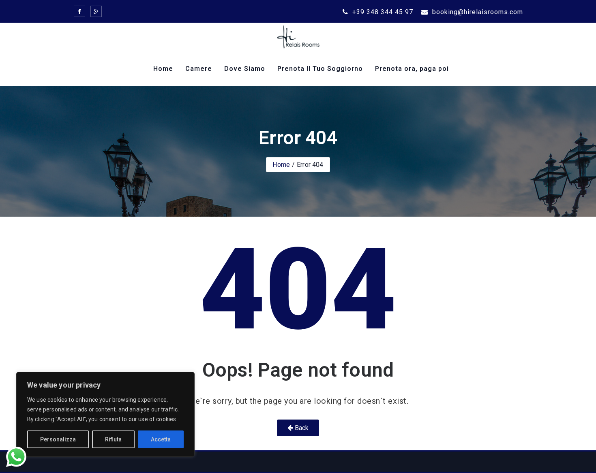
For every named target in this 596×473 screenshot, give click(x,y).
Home (163, 68)
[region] (105, 414)
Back (301, 428)
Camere (198, 68)
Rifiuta (113, 439)
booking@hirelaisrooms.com (476, 12)
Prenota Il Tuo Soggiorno (320, 68)
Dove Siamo (244, 68)
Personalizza (58, 439)
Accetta (161, 439)
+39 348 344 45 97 (381, 12)
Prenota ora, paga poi (412, 68)
